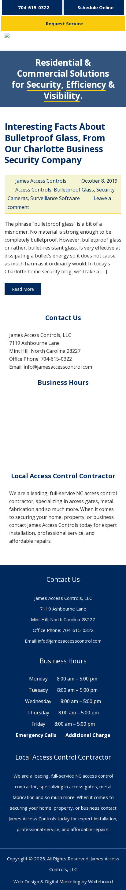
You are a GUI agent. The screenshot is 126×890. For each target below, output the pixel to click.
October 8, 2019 (99, 180)
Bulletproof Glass (74, 189)
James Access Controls (40, 180)
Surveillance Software (55, 198)
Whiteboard (100, 881)
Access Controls (33, 189)
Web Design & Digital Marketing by (50, 881)
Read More (23, 289)
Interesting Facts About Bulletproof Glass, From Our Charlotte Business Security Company (55, 143)
